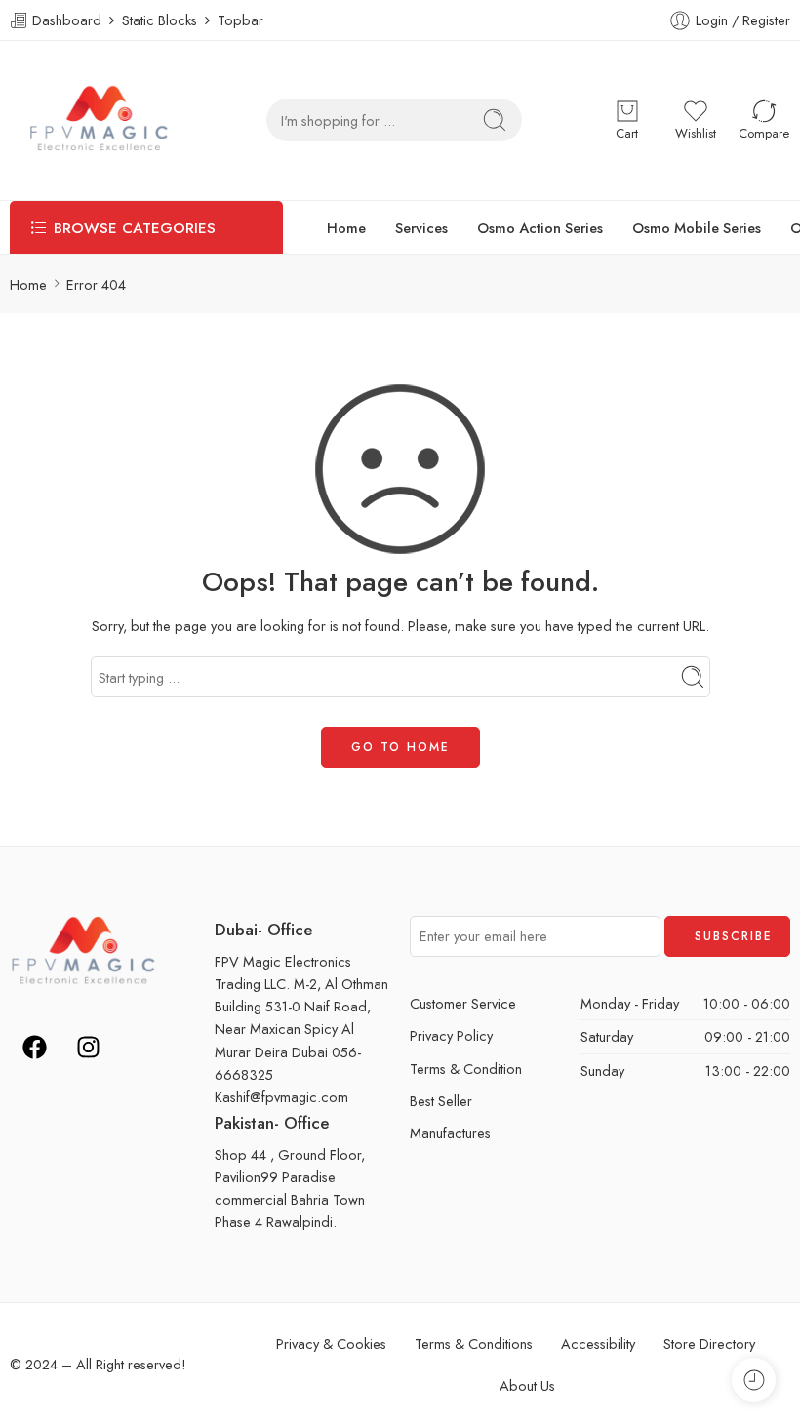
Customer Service (463, 1003)
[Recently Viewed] (754, 1380)
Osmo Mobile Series (696, 228)
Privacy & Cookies (331, 1343)
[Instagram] (87, 1046)
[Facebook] (34, 1046)
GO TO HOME (400, 747)
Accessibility (598, 1343)
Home (346, 228)
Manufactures (450, 1133)
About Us (527, 1385)
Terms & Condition (466, 1068)
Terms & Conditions (474, 1343)
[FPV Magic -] (99, 120)
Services (421, 228)
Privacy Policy (451, 1035)
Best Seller (441, 1100)
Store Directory (709, 1343)
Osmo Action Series (540, 228)
